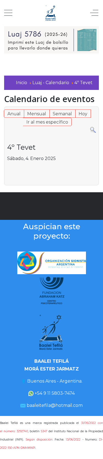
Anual (14, 113)
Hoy (83, 113)
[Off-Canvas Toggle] (94, 13)
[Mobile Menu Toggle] (8, 13)
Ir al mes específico (47, 122)
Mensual (36, 113)
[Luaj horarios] (51, 39)
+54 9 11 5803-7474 (54, 393)
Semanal (62, 113)
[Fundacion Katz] (51, 290)
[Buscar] (93, 129)
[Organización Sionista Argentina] (51, 262)
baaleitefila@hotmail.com (55, 405)
